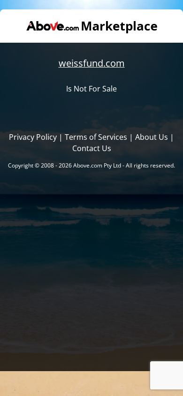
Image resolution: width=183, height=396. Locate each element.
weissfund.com (92, 63)
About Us (151, 137)
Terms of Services (96, 137)
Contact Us (91, 148)
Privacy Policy (33, 137)
